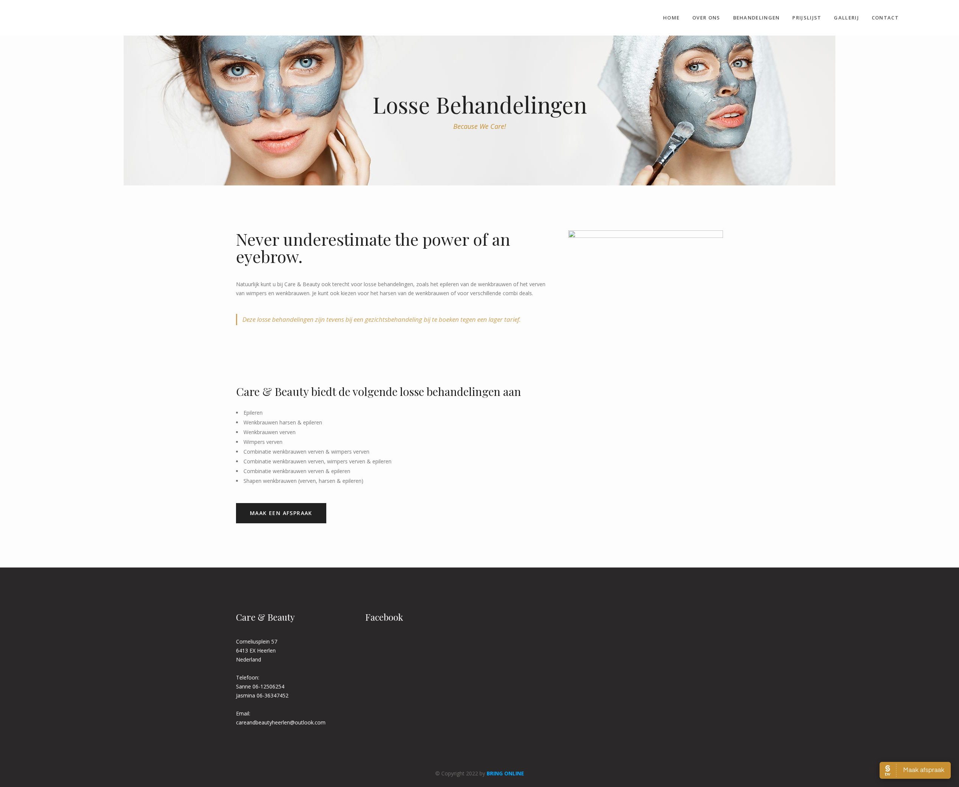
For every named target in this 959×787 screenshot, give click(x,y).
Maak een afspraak (281, 513)
